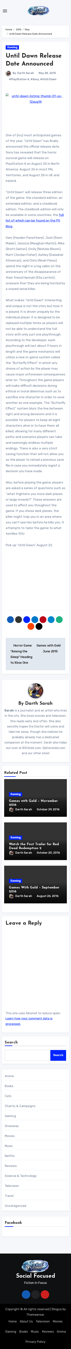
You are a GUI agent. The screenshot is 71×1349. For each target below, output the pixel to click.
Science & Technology (21, 1176)
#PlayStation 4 (19, 79)
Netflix (10, 1156)
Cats (8, 1096)
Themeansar (35, 1314)
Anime (9, 1076)
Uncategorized (16, 1206)
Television (12, 1186)
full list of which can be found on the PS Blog (35, 220)
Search (11, 1042)
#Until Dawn (48, 79)
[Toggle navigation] (5, 11)
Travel (9, 1196)
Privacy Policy (35, 1342)
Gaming (12, 47)
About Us (26, 1321)
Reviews (11, 1166)
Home (13, 1321)
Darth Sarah (25, 73)
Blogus (57, 1309)
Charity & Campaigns (20, 1106)
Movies (10, 1136)
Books (9, 1086)
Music (9, 1146)
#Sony (34, 79)
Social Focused (35, 1276)
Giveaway (12, 1126)
